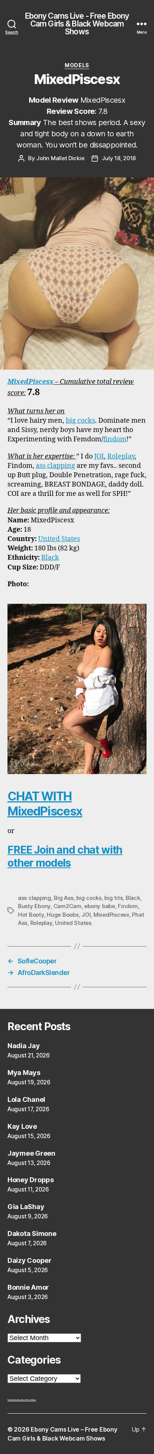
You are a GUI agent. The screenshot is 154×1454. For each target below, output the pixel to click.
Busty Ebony (34, 906)
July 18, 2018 (119, 158)
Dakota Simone (31, 1233)
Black (50, 557)
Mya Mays (23, 1072)
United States (59, 539)
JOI (99, 456)
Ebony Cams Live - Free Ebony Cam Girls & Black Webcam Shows (77, 23)
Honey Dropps (30, 1180)
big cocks (80, 420)
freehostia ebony (14, 1400)
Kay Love (22, 1126)
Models (77, 65)
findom (114, 439)
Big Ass (63, 897)
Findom (128, 906)
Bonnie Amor (28, 1287)
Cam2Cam (67, 906)
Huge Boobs (62, 914)
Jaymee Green (31, 1153)
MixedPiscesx (30, 382)
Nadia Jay (23, 1046)
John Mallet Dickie (60, 158)
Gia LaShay (25, 1207)
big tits (113, 897)
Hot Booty (31, 914)
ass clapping (55, 466)
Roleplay (121, 456)
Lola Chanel (26, 1099)
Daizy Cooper (29, 1260)
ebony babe (99, 906)
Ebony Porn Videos (28, 1400)
